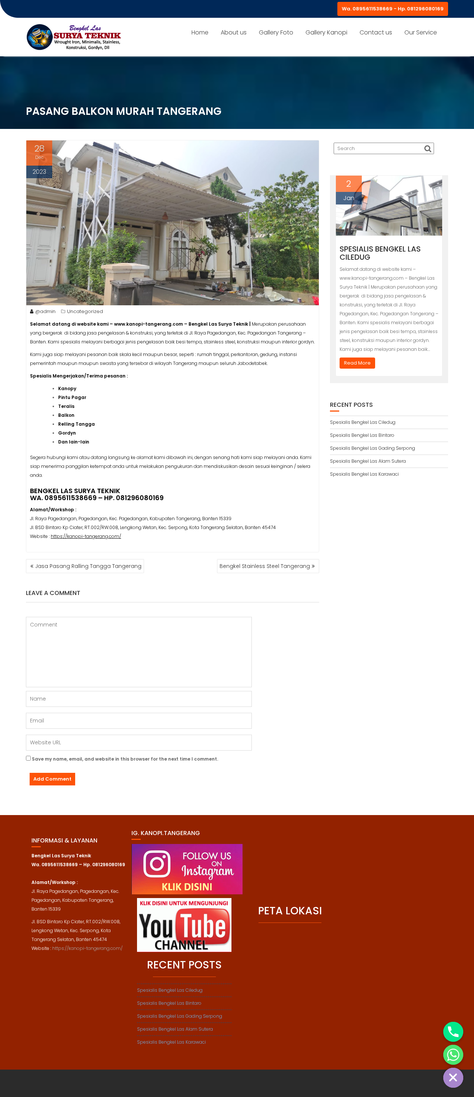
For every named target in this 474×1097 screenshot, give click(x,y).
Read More (357, 362)
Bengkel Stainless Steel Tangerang (265, 566)
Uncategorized (85, 311)
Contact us (376, 32)
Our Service (420, 32)
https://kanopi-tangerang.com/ (86, 536)
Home (199, 32)
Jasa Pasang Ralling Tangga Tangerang (88, 566)
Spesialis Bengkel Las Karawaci (364, 474)
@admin (45, 311)
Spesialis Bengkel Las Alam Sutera (368, 461)
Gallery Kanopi (326, 32)
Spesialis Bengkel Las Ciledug (380, 253)
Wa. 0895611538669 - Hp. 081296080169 (393, 8)
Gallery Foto (276, 32)
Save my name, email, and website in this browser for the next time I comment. (125, 759)
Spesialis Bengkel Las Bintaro (362, 435)
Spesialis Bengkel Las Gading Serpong (372, 448)
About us (234, 32)
